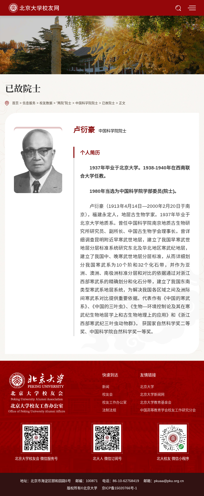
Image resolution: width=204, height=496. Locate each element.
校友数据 (46, 103)
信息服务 (29, 103)
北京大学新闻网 (152, 394)
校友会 (107, 394)
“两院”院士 (63, 103)
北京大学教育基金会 (155, 402)
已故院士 (108, 103)
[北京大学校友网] (34, 7)
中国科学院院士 (86, 103)
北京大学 (147, 387)
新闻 (105, 387)
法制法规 (109, 410)
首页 (15, 103)
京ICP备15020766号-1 (119, 488)
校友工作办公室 (114, 402)
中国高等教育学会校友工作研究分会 (168, 410)
